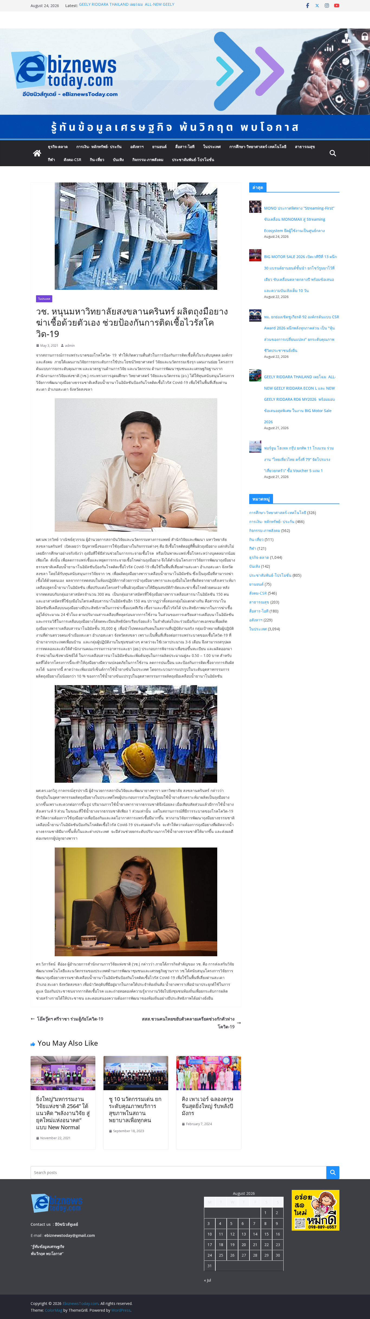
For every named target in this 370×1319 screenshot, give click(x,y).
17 (209, 1244)
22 (266, 1244)
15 (266, 1234)
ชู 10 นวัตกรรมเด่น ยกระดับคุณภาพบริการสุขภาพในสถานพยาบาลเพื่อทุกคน (135, 1109)
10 (209, 1234)
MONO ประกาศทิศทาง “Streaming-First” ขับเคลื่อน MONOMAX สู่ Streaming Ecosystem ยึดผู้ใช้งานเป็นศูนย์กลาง (299, 219)
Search (332, 1172)
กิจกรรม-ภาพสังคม (147, 159)
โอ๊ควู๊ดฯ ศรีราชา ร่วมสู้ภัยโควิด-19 (70, 1019)
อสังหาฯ (137, 146)
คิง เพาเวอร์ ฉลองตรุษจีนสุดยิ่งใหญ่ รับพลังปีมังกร (207, 1106)
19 (232, 1244)
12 (232, 1234)
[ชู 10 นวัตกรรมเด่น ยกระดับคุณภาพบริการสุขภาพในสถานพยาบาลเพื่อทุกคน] (135, 1060)
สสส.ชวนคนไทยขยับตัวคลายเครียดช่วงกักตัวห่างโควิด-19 (188, 1023)
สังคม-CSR (72, 159)
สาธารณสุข (305, 146)
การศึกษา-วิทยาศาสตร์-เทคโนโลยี (257, 146)
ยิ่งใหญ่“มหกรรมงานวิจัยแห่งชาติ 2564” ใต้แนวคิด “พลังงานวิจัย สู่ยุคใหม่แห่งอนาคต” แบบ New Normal (63, 1113)
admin (70, 345)
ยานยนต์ (159, 146)
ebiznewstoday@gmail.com (69, 1235)
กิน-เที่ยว (97, 159)
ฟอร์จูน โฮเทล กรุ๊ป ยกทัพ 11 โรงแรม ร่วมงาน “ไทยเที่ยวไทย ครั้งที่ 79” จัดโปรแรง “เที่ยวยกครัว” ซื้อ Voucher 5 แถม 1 (299, 459)
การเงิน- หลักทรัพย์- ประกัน (99, 146)
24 (209, 1255)
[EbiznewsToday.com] (185, 32)
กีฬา (51, 159)
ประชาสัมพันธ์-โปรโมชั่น (193, 159)
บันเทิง (118, 159)
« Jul (207, 1280)
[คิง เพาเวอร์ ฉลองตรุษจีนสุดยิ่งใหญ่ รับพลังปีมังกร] (208, 1060)
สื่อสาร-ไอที (184, 146)
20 (244, 1244)
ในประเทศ (212, 146)
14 (255, 1234)
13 (244, 1234)
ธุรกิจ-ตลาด (58, 146)
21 (255, 1244)
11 (221, 1234)
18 (221, 1244)
